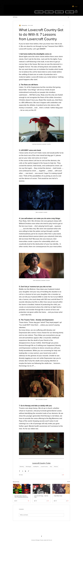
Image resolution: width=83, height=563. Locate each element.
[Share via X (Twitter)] (22, 471)
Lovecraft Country (44, 466)
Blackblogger (28, 466)
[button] (76, 11)
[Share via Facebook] (19, 471)
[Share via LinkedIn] (25, 471)
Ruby (51, 466)
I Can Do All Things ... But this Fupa (41, 496)
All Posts (15, 17)
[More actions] (63, 25)
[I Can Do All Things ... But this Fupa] (41, 489)
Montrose (56, 466)
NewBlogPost (36, 466)
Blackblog (22, 466)
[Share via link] (28, 471)
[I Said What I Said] (61, 489)
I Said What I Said (58, 495)
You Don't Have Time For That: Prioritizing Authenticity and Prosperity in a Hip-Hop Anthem (21, 496)
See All (68, 481)
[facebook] (41, 536)
